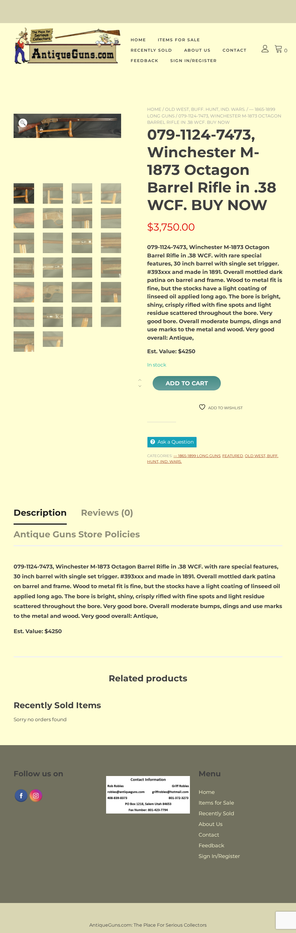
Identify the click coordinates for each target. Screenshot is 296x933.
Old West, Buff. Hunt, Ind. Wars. (205, 109)
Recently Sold (151, 50)
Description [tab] (40, 512)
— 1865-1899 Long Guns (197, 455)
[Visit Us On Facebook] (21, 801)
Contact (235, 50)
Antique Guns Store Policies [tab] (77, 534)
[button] (22, 123)
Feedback (144, 60)
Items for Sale (179, 39)
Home (138, 39)
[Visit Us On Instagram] (35, 801)
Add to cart (187, 383)
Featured (232, 455)
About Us (197, 50)
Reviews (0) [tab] (107, 512)
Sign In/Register (193, 60)
